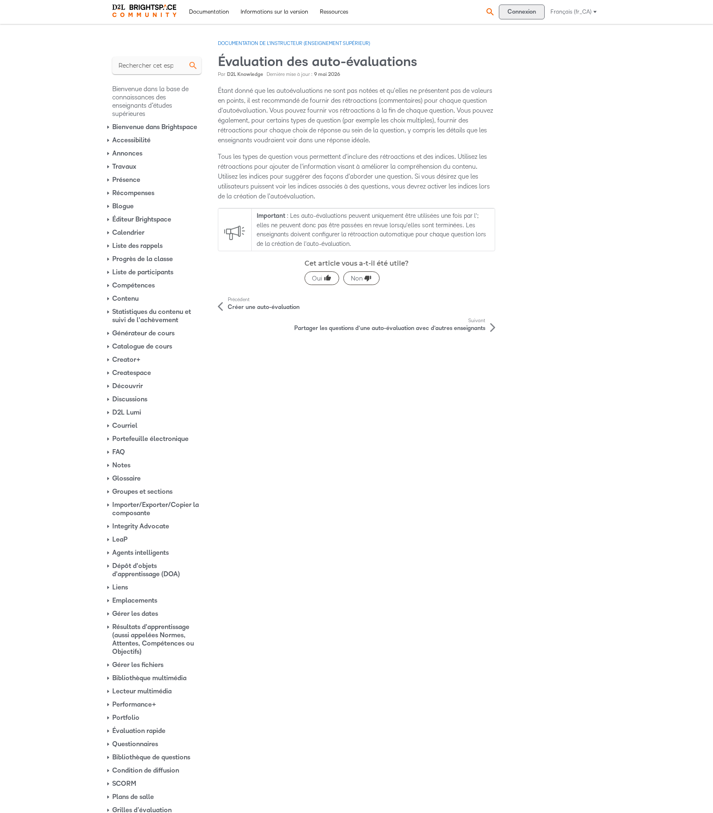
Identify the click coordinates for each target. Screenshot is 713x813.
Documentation (209, 12)
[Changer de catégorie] (109, 127)
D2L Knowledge (245, 74)
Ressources (334, 12)
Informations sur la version (274, 12)
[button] (489, 12)
